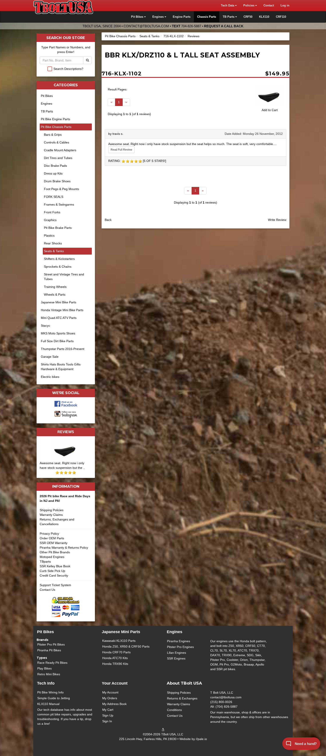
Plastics (49, 235)
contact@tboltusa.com (146, 26)
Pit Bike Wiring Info (50, 692)
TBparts (45, 561)
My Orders (109, 698)
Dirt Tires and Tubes (58, 158)
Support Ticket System (55, 585)
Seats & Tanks (149, 36)
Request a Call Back (224, 26)
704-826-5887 (191, 26)
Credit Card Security (54, 575)
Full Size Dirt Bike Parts (57, 341)
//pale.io (201, 739)
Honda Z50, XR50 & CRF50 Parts (125, 646)
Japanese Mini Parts (121, 632)
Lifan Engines (176, 652)
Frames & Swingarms (59, 204)
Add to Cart (270, 110)
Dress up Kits (53, 173)
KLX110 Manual (48, 704)
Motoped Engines (52, 557)
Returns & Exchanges (182, 698)
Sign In (107, 721)
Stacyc (45, 325)
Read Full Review (121, 149)
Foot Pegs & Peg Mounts (61, 189)
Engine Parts (181, 16)
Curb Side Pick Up (52, 571)
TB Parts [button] (229, 16)
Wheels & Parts (54, 294)
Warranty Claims (51, 514)
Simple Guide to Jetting (53, 698)
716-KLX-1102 (173, 36)
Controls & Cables (56, 142)
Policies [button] (249, 5)
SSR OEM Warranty (53, 543)
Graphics (50, 220)
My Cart (107, 709)
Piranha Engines (178, 641)
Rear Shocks (53, 243)
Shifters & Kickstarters (59, 259)
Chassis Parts (206, 16)
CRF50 (248, 16)
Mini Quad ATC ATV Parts (59, 318)
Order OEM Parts (52, 538)
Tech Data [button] (228, 5)
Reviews (193, 36)
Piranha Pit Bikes (49, 650)
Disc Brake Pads (55, 165)
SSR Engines (176, 658)
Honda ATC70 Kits (115, 658)
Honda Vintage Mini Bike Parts (62, 310)
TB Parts (47, 111)
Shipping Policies (51, 510)
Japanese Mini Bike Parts (58, 302)
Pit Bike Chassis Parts (120, 36)
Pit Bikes (47, 96)
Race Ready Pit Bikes (52, 662)
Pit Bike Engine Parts (55, 119)
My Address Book (114, 704)
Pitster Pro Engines (180, 647)
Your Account (115, 683)
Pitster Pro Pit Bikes (51, 644)
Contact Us (47, 589)
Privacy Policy (49, 533)
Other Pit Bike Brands (55, 552)
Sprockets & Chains (57, 266)
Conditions (174, 710)
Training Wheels (55, 287)
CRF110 (281, 16)
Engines (46, 103)
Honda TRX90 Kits (115, 664)
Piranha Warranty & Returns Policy (64, 547)
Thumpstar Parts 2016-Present (62, 349)
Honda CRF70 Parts (116, 652)
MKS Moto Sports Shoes (58, 333)
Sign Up (107, 715)
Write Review (277, 220)
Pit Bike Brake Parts (58, 228)
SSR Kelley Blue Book (55, 566)
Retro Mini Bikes (48, 674)
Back (108, 220)
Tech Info (46, 683)
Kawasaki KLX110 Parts (119, 640)
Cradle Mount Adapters (60, 150)
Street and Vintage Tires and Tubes (64, 277)
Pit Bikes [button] (137, 16)
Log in (285, 5)
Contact (268, 5)
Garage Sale (50, 356)
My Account (110, 692)
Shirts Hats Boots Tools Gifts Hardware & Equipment (61, 367)
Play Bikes (44, 668)
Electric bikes (50, 377)
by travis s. (115, 133)
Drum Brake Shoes (57, 181)
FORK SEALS (53, 196)
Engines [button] (158, 16)
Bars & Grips (53, 134)
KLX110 (264, 16)
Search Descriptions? (68, 69)
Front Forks (52, 212)
